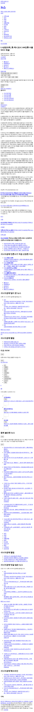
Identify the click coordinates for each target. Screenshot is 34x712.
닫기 (2, 216)
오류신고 (20, 701)
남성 (5, 75)
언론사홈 (3, 234)
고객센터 (25, 701)
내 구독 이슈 (4, 362)
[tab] (6, 16)
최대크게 (11, 100)
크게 (10, 96)
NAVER (6, 709)
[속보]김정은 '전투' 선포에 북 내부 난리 (15, 243)
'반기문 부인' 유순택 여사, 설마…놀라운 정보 (16, 250)
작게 (10, 93)
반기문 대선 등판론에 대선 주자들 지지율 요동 (17, 247)
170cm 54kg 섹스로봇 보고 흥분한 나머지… (16, 245)
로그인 (2, 701)
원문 (3, 57)
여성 (9, 75)
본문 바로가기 (5, 1)
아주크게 (11, 98)
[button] (6, 61)
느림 (9, 77)
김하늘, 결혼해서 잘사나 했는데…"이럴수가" (16, 248)
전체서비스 (8, 701)
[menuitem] (18, 62)
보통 (13, 77)
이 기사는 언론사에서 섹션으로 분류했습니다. (15, 205)
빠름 (16, 77)
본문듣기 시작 (4, 85)
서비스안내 (14, 701)
